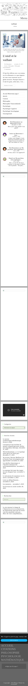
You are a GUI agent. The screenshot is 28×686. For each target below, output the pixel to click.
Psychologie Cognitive (10, 108)
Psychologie (6, 106)
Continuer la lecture (9, 86)
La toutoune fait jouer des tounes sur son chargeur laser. (13, 471)
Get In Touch (14, 640)
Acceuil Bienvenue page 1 (11, 93)
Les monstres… (8, 484)
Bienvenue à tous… (16, 123)
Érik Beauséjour (8, 64)
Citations (8, 649)
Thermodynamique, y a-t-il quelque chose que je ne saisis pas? (14, 452)
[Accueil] (11, 26)
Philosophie (11, 66)
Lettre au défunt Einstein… (11, 480)
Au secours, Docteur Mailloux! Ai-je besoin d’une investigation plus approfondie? (13, 459)
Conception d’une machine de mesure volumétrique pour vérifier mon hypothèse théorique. (13, 446)
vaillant (15, 26)
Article (5, 66)
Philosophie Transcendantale (12, 103)
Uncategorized (7, 113)
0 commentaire (7, 69)
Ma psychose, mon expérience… (16, 148)
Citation (5, 98)
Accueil (7, 645)
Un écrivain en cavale (9, 486)
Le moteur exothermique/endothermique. (12, 439)
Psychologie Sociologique (11, 111)
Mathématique (12, 659)
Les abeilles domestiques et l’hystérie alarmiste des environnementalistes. (11, 464)
